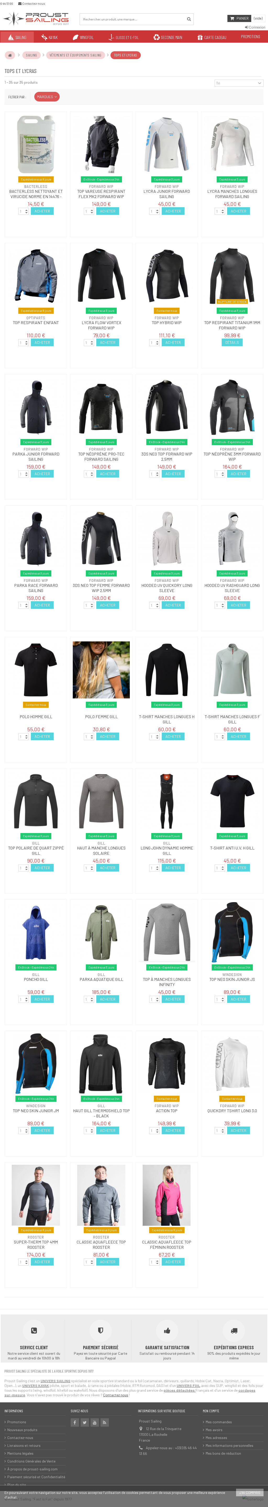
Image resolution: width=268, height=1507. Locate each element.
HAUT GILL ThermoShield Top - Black (101, 1113)
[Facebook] (75, 1422)
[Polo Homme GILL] (35, 669)
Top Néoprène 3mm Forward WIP (232, 456)
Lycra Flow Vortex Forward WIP (101, 325)
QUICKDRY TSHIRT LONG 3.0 (232, 1110)
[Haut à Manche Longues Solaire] (101, 801)
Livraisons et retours (24, 1445)
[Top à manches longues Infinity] (166, 932)
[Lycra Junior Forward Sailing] (166, 144)
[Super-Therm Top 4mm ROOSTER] (35, 1195)
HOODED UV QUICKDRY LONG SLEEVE (166, 588)
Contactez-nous (20, 1437)
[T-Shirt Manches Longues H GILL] (166, 669)
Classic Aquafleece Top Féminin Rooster (166, 1244)
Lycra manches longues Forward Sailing (232, 194)
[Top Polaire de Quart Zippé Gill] (35, 801)
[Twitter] (85, 1422)
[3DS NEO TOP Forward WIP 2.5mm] (166, 407)
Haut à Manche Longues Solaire (101, 850)
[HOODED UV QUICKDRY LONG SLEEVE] (166, 538)
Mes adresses (216, 1437)
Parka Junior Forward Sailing (35, 456)
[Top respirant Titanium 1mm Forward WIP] (232, 275)
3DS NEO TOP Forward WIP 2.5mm (166, 456)
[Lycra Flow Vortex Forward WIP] (101, 275)
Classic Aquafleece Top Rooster (101, 1244)
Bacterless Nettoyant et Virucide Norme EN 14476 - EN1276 (36, 196)
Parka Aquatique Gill (101, 979)
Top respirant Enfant (36, 322)
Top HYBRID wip (167, 322)
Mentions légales (20, 1453)
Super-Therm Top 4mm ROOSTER (36, 1244)
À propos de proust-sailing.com (32, 1469)
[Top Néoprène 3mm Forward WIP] (232, 407)
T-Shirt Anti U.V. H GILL (232, 847)
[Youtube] (95, 1422)
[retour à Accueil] (10, 55)
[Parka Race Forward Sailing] (35, 538)
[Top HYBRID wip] (166, 275)
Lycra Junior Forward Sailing (166, 194)
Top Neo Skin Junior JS (232, 979)
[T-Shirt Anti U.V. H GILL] (232, 801)
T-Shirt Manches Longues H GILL (166, 719)
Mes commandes (219, 1422)
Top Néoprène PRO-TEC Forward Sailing (101, 456)
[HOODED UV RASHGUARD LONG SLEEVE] (232, 538)
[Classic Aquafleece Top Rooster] (101, 1195)
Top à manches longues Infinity (167, 982)
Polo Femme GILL (101, 716)
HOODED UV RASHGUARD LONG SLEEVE (232, 588)
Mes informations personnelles (229, 1445)
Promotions (16, 1422)
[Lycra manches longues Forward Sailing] (232, 144)
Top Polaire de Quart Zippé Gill (36, 850)
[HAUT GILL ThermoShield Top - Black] (101, 1063)
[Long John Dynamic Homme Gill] (166, 801)
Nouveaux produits (22, 1429)
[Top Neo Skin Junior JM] (35, 1063)
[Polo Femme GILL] (101, 669)
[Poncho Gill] (35, 932)
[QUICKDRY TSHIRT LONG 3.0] (232, 1063)
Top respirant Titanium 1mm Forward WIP (232, 325)
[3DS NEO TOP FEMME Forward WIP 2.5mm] (101, 538)
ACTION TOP (166, 1110)
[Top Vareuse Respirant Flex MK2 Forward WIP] (101, 144)
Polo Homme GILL (36, 716)
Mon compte (211, 1411)
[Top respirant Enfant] (35, 275)
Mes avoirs (214, 1429)
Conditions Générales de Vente (31, 1461)
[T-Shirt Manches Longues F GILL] (232, 669)
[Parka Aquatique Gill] (101, 932)
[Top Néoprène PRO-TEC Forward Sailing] (101, 407)
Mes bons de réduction (223, 1453)
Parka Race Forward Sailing (36, 588)
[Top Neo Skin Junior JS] (232, 932)
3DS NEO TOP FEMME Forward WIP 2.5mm (101, 588)
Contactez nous (115, 1395)
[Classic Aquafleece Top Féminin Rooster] (166, 1195)
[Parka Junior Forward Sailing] (35, 407)
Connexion (256, 27)
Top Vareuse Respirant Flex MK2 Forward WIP (101, 194)
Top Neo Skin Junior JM (36, 1110)
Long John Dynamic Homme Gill (167, 850)
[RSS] (104, 1422)
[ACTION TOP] (166, 1063)
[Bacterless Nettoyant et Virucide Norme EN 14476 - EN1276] (35, 144)
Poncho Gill (36, 979)
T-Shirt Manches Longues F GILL (232, 719)
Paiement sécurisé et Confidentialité (36, 1477)
